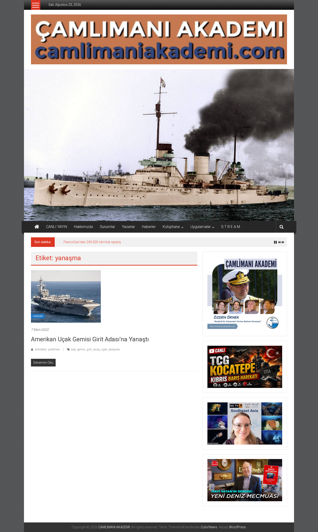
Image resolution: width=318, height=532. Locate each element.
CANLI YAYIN (56, 227)
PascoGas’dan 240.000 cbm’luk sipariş (92, 242)
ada (73, 349)
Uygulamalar (200, 227)
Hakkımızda (83, 227)
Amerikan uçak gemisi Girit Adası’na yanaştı (90, 339)
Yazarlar (128, 227)
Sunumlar (107, 227)
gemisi (81, 349)
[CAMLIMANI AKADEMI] (37, 227)
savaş (96, 349)
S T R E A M (230, 227)
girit (89, 349)
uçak (104, 349)
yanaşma (114, 349)
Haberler (149, 227)
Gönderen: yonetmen (47, 349)
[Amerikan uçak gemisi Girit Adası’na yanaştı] (66, 296)
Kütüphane (171, 227)
